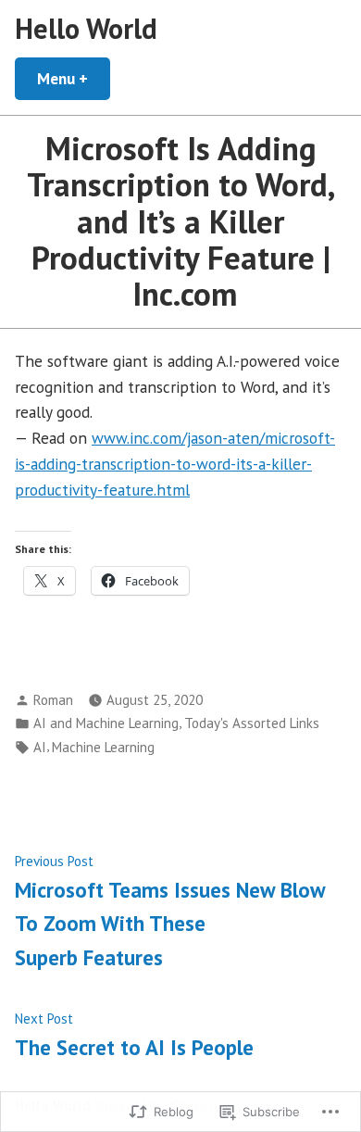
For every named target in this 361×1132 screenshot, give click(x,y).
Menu (73, 78)
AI (39, 747)
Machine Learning (103, 747)
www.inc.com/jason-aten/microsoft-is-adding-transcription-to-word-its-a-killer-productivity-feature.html (175, 463)
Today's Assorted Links (251, 723)
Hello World (86, 28)
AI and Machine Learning (106, 723)
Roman (53, 700)
